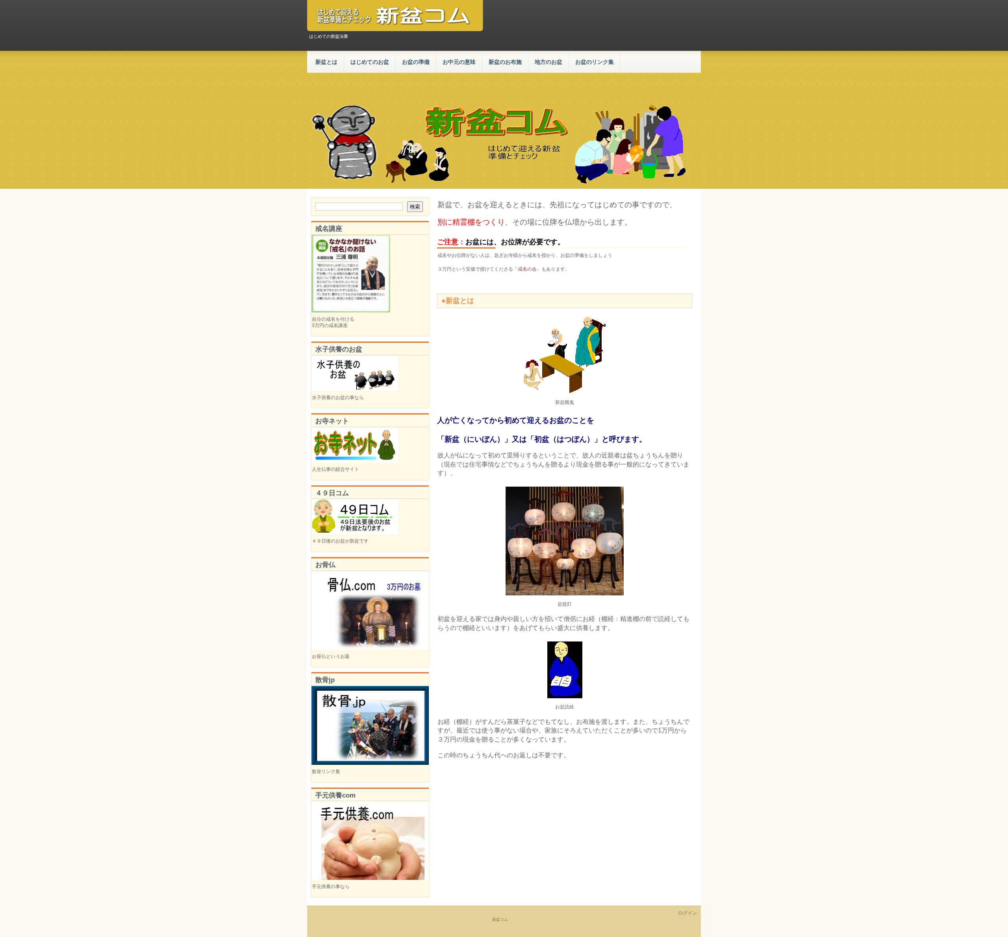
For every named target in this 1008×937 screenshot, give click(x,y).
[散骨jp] (370, 763)
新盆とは (326, 62)
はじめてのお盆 (369, 62)
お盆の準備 (416, 62)
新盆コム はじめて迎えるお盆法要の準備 (395, 15)
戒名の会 (527, 269)
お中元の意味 (459, 62)
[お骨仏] (370, 648)
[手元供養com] (370, 878)
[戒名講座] (350, 311)
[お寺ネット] (354, 461)
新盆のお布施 (505, 62)
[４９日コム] (354, 532)
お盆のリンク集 (594, 62)
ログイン (687, 913)
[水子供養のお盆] (354, 389)
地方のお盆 (548, 62)
